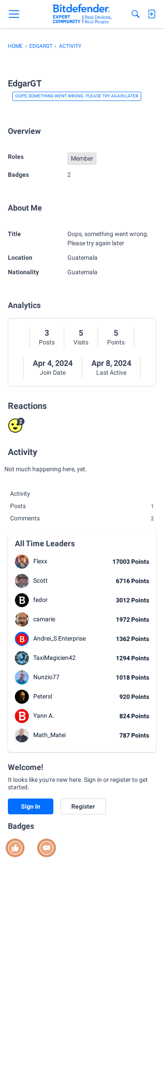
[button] (22, 562)
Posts (47, 342)
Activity (20, 493)
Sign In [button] (30, 806)
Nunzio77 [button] (46, 676)
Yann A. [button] (43, 715)
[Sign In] (151, 14)
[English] (82, 14)
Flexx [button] (40, 561)
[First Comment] (46, 848)
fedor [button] (40, 599)
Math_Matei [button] (49, 734)
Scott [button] (40, 580)
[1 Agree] (15, 848)
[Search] (135, 14)
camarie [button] (44, 619)
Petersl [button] (42, 696)
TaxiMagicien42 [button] (54, 657)
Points (116, 342)
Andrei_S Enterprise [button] (59, 638)
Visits (80, 342)
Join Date (53, 372)
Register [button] (83, 806)
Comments (82, 518)
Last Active (111, 372)
